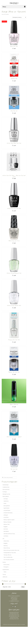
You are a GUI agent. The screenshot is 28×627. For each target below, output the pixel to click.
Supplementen (6, 569)
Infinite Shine (6, 541)
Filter (23, 586)
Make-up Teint (7, 524)
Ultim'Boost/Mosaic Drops (9, 533)
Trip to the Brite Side (8, 557)
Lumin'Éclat (6, 517)
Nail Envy (5, 545)
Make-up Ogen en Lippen (9, 519)
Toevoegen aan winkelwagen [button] (14, 83)
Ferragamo (6, 566)
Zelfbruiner (5, 576)
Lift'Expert (6, 515)
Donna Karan (6, 564)
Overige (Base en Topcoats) (10, 552)
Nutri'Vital (6, 529)
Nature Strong (7, 548)
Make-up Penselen (7, 522)
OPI (3, 538)
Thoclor (4, 574)
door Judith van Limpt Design (20, 624)
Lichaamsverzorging (8, 512)
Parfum (4, 562)
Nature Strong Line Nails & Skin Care (11, 550)
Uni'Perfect (6, 536)
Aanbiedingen (6, 484)
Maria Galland (6, 496)
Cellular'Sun (6, 501)
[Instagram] (15, 607)
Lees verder (14, 50)
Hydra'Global (6, 508)
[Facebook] (13, 607)
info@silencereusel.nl (14, 601)
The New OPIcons (7, 554)
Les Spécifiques (7, 510)
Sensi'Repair (6, 531)
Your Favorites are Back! (9, 559)
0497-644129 (14, 599)
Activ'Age (6, 498)
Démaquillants (7, 505)
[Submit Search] (3, 477)
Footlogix (5, 491)
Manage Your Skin (6, 494)
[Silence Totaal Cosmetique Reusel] (14, 3)
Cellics (5, 571)
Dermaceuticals (6, 489)
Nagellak (5, 526)
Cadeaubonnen (6, 487)
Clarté (5, 503)
